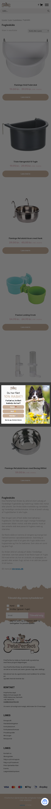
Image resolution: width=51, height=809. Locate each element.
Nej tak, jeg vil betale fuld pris (13, 420)
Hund (12, 407)
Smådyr (12, 416)
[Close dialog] (48, 387)
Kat (12, 411)
